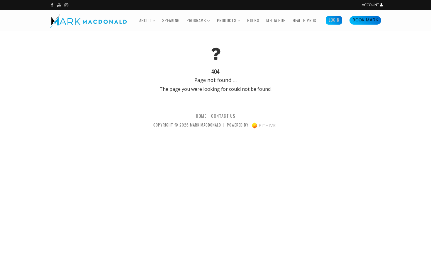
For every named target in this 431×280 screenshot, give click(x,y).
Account (371, 5)
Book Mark (365, 20)
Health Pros (304, 20)
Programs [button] (196, 20)
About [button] (145, 20)
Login (334, 20)
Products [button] (227, 20)
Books (253, 20)
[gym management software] (264, 125)
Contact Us (223, 116)
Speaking (170, 20)
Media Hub (276, 20)
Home (201, 116)
